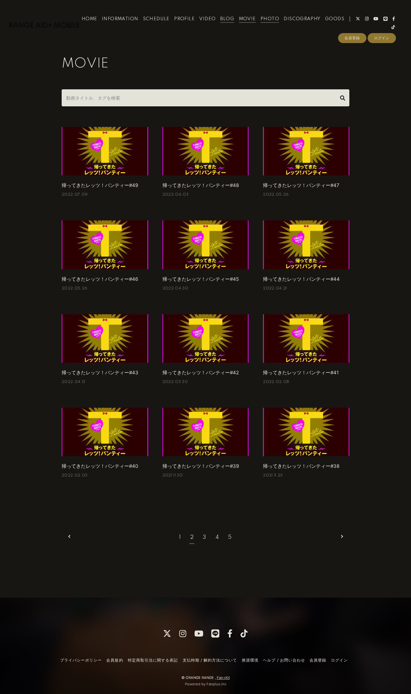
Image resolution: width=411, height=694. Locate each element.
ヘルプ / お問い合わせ (284, 660)
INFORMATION (120, 19)
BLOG (227, 19)
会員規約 (114, 660)
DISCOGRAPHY (302, 19)
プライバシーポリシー (81, 660)
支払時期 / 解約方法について (210, 660)
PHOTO (269, 19)
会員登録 (352, 38)
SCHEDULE (156, 19)
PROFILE (184, 19)
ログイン (381, 38)
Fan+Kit (223, 677)
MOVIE (247, 19)
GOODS (334, 19)
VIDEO (207, 19)
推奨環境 (250, 660)
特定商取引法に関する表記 (153, 660)
